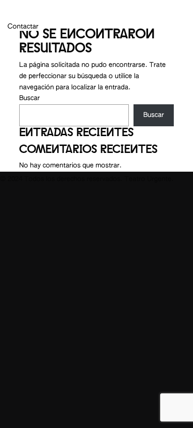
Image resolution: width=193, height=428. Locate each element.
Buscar (29, 98)
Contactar (22, 26)
